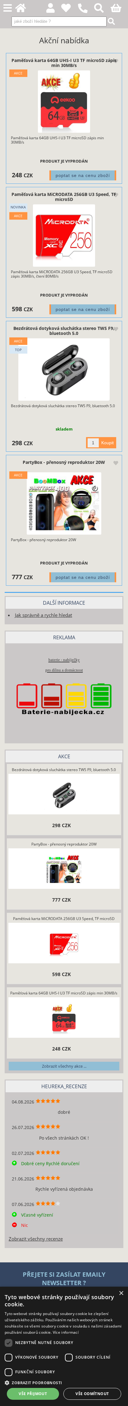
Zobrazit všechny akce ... (64, 1066)
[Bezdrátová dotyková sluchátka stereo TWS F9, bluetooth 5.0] (64, 369)
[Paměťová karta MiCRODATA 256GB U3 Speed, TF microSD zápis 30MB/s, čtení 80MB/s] (64, 235)
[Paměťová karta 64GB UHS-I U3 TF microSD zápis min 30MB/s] (64, 101)
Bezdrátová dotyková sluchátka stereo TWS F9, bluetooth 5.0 (63, 330)
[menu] (7, 8)
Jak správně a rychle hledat (43, 615)
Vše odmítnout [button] (92, 1393)
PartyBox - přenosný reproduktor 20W (64, 462)
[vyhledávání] (102, 10)
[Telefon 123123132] (86, 13)
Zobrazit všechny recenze (36, 1239)
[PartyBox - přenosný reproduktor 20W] (64, 503)
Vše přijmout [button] (33, 1393)
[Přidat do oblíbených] (115, 61)
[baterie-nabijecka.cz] (64, 726)
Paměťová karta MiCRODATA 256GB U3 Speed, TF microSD (63, 196)
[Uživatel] (69, 10)
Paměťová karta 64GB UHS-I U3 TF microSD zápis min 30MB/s (64, 62)
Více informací (66, 1332)
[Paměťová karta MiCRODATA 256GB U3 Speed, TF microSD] (64, 944)
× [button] (121, 1293)
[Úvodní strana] (24, 10)
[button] (64, 1382)
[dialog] (64, 1346)
